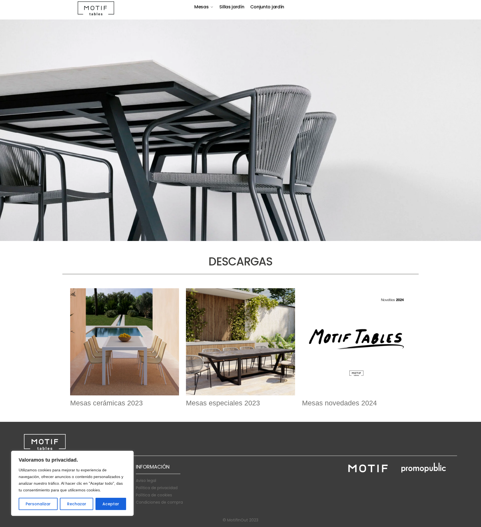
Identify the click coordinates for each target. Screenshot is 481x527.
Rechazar (76, 504)
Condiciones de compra (159, 502)
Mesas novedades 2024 (339, 403)
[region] (72, 483)
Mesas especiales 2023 (223, 403)
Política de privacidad (157, 488)
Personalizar (38, 504)
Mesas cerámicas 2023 (106, 403)
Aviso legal (146, 480)
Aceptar (110, 504)
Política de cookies (154, 495)
